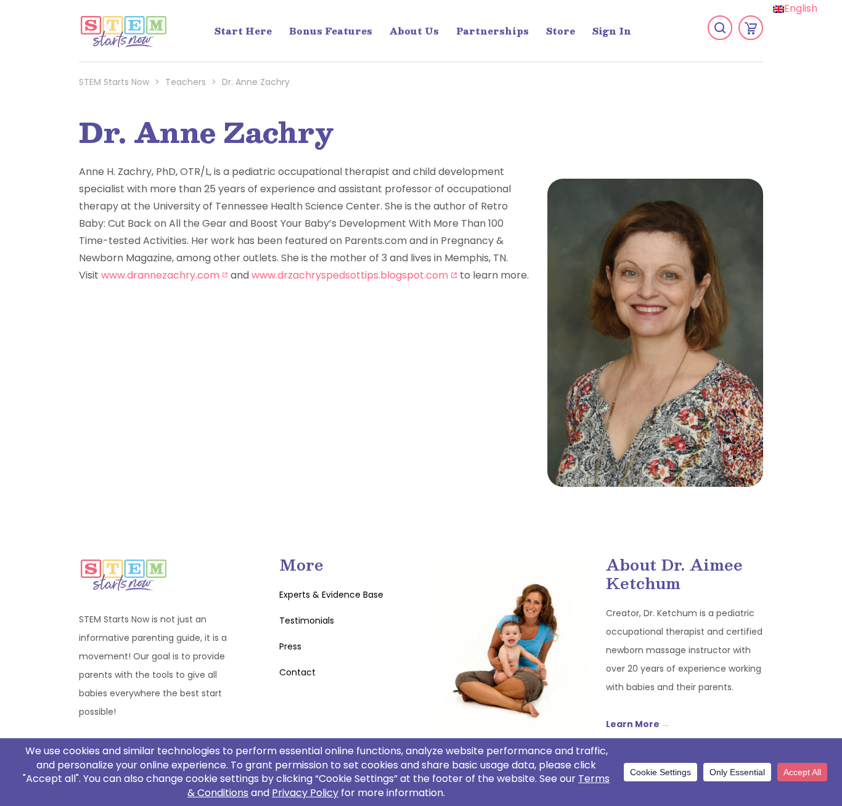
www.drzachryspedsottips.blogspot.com (354, 275)
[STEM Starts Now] (123, 31)
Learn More (638, 724)
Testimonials (306, 620)
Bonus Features (330, 30)
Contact (297, 672)
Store (560, 30)
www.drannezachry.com (164, 275)
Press (290, 646)
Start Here (243, 30)
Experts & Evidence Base (331, 594)
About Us (414, 30)
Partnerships (492, 30)
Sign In (611, 30)
